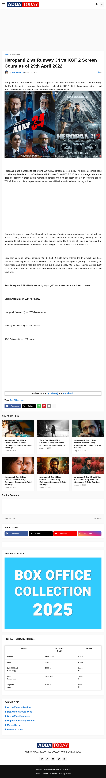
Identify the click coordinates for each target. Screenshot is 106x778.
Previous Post (9, 518)
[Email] (49, 406)
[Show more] (54, 406)
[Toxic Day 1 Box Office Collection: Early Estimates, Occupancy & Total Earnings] (53, 428)
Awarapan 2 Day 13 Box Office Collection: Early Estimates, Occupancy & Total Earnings (18, 444)
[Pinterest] (44, 406)
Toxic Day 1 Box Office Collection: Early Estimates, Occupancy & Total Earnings (52, 442)
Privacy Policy (65, 773)
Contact (53, 773)
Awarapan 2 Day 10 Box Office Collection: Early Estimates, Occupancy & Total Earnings (52, 481)
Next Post (98, 518)
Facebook (68, 393)
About (45, 773)
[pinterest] (58, 759)
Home (7, 55)
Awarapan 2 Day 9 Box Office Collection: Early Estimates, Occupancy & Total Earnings (87, 479)
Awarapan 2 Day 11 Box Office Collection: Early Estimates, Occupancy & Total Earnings (18, 481)
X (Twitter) (52, 393)
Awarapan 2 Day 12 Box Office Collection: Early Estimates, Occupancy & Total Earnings (87, 444)
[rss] (64, 759)
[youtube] (53, 759)
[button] (3, 4)
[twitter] (47, 759)
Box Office (16, 55)
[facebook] (41, 759)
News (22, 400)
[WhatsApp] (39, 406)
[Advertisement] (53, 30)
